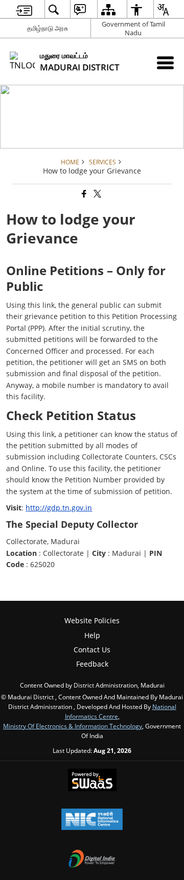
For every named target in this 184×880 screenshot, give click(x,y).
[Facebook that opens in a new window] (83, 194)
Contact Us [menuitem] (92, 649)
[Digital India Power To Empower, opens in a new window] (92, 859)
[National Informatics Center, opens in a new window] (92, 820)
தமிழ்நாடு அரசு (47, 28)
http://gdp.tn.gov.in (59, 507)
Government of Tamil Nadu (133, 28)
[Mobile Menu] (165, 62)
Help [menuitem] (92, 635)
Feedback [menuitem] (92, 664)
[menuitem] (24, 9)
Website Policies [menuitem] (92, 620)
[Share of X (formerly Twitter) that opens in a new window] (96, 194)
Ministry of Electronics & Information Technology (72, 726)
